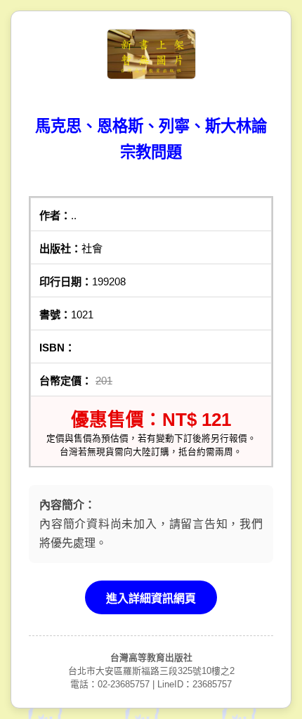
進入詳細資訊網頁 (151, 598)
